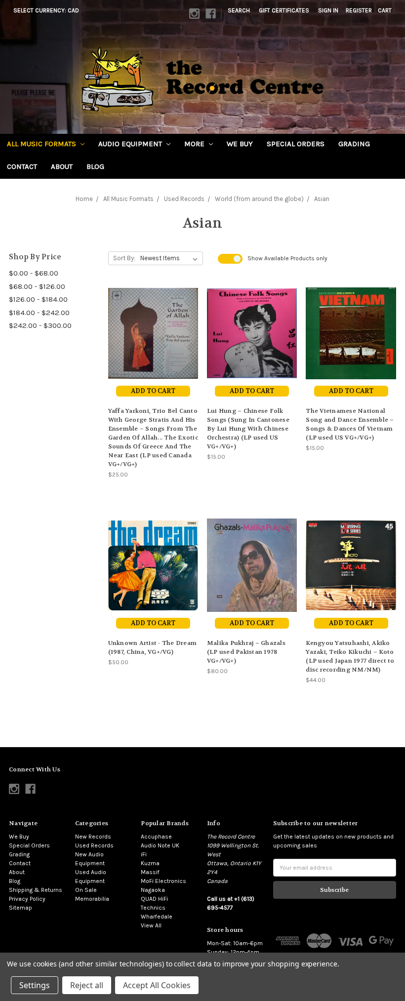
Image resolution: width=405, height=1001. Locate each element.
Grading (354, 143)
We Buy (240, 143)
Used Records (94, 845)
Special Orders (295, 143)
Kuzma (150, 863)
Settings (34, 985)
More (195, 143)
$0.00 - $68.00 (33, 273)
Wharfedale (156, 916)
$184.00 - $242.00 (39, 312)
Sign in (328, 10)
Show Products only (287, 258)
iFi (144, 854)
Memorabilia (92, 898)
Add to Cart (153, 391)
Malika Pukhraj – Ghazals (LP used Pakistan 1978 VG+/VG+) (246, 652)
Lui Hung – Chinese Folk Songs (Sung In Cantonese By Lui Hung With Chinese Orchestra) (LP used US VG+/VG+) (248, 428)
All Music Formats (42, 143)
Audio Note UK (160, 845)
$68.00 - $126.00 (37, 286)
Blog (95, 166)
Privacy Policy (27, 898)
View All (151, 925)
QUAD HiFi (154, 898)
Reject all (86, 985)
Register (359, 10)
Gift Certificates (284, 10)
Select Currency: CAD (47, 10)
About (62, 166)
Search (239, 10)
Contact (22, 166)
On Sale (86, 889)
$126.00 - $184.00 (38, 299)
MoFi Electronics (163, 881)
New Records (93, 836)
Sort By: (124, 258)
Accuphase (156, 836)
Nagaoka (153, 889)
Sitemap (20, 907)
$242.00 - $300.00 (40, 325)
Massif (150, 872)
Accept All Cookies (157, 985)
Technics (153, 907)
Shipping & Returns (35, 889)
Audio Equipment (131, 143)
